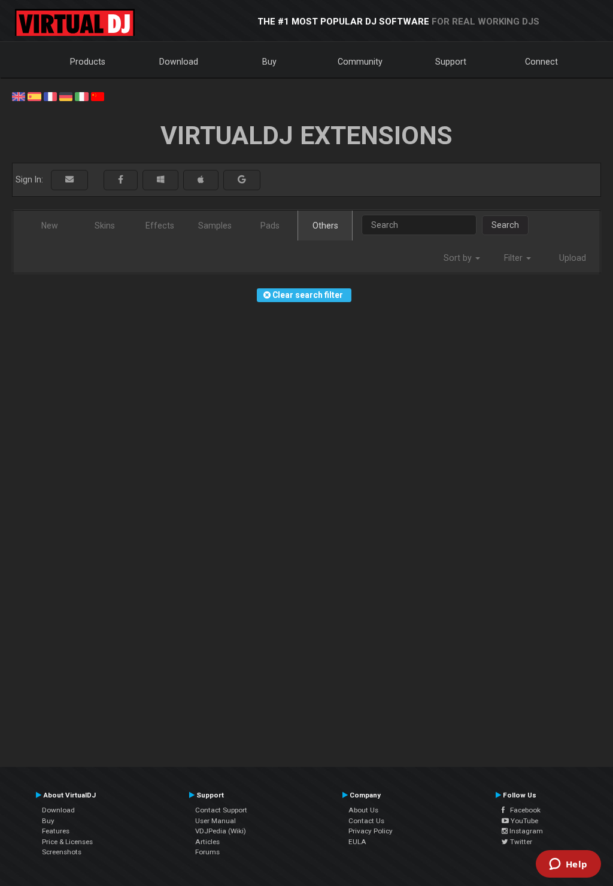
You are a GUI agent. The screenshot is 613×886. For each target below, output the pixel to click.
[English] (18, 96)
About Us (363, 810)
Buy (269, 61)
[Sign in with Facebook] (121, 180)
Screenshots (61, 852)
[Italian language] (81, 96)
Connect (541, 61)
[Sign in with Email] (69, 180)
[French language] (50, 96)
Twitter (520, 842)
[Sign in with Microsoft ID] (160, 180)
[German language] (65, 96)
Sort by (459, 258)
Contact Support (221, 810)
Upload (572, 258)
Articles (207, 842)
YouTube (523, 821)
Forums (207, 852)
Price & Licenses (67, 842)
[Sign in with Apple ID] (201, 180)
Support (450, 61)
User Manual (215, 821)
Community (360, 61)
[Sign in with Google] (241, 180)
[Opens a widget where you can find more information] (568, 865)
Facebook (523, 810)
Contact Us (366, 821)
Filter (514, 258)
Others (325, 225)
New (49, 225)
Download (178, 61)
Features (55, 831)
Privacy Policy (370, 831)
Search (505, 225)
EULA (357, 842)
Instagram (525, 831)
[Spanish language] (34, 96)
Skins (105, 225)
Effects (159, 225)
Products (87, 61)
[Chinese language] (97, 96)
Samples (215, 225)
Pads (270, 225)
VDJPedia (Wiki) (220, 831)
